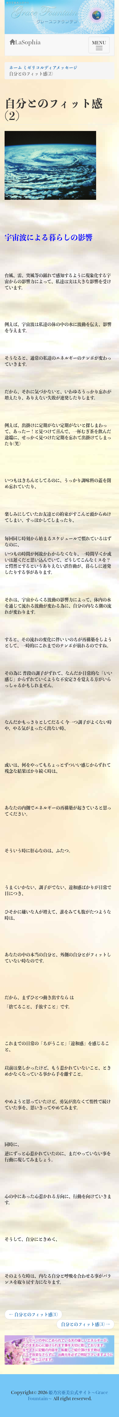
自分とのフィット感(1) (33, 1315)
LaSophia (28, 42)
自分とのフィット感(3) (85, 1325)
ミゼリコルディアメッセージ (50, 67)
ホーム (15, 67)
